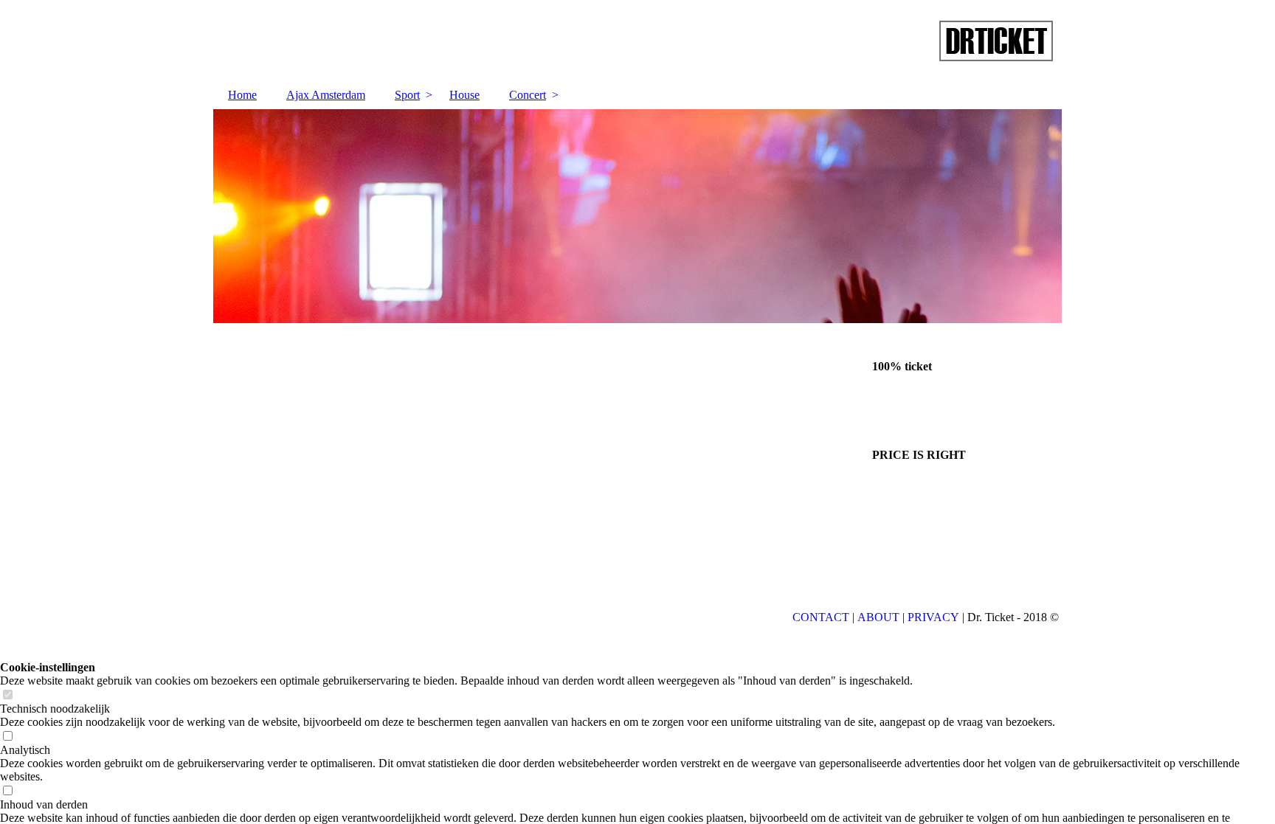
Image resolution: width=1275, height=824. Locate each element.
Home (242, 95)
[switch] (7, 695)
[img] (637, 40)
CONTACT (820, 617)
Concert (527, 95)
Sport (407, 95)
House (464, 95)
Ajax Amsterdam (325, 95)
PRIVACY (933, 617)
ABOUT (878, 617)
